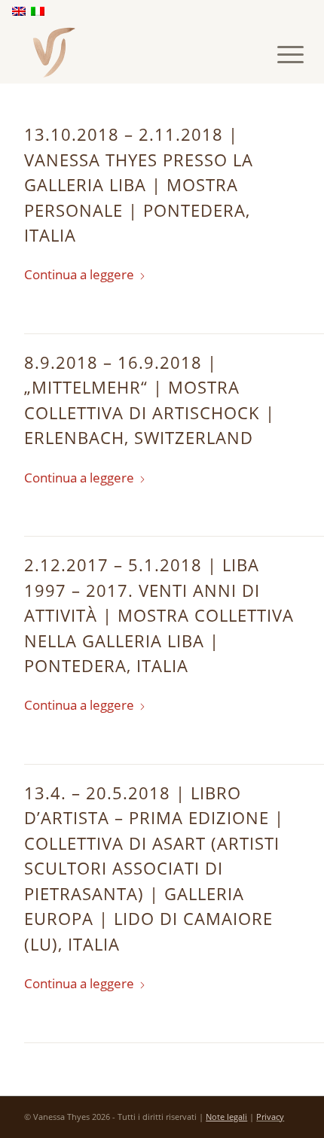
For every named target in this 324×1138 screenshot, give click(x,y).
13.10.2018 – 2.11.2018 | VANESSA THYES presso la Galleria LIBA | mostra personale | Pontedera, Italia (138, 184)
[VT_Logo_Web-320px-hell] (134, 53)
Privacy (270, 1116)
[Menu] (278, 54)
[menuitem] (278, 54)
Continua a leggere (79, 274)
